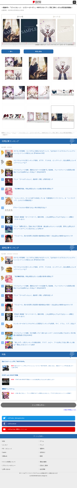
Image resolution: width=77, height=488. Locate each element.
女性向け (42, 452)
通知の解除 (43, 462)
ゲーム (42, 441)
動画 (41, 456)
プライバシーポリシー (8, 465)
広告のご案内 (44, 465)
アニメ (14, 132)
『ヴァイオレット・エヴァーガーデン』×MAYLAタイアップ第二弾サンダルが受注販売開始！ (45, 132)
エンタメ (5, 445)
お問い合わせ (6, 469)
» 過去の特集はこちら (69, 410)
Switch (4, 452)
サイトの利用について (8, 462)
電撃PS (42, 448)
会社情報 (42, 469)
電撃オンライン (6, 132)
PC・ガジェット (7, 448)
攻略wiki (4, 456)
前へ (11, 51)
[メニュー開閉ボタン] (74, 2)
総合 (3, 441)
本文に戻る (38, 51)
